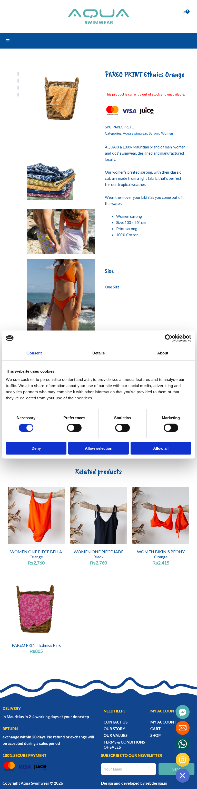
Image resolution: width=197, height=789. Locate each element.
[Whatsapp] (183, 744)
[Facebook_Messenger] (183, 712)
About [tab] (163, 353)
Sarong (154, 133)
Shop (155, 735)
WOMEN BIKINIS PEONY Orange (161, 554)
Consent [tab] (34, 353)
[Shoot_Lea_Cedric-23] (61, 310)
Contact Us (115, 722)
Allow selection (98, 448)
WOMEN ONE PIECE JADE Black (98, 554)
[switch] (74, 428)
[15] (61, 97)
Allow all (161, 448)
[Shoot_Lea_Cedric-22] (61, 231)
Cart (155, 728)
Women (167, 133)
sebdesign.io (156, 783)
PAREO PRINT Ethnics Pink (36, 645)
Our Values (115, 735)
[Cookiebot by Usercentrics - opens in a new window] (168, 338)
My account (163, 722)
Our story (114, 728)
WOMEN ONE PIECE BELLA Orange (36, 554)
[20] (61, 170)
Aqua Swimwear (135, 133)
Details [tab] (98, 353)
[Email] (183, 728)
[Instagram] (183, 760)
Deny (36, 448)
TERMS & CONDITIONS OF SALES (124, 744)
